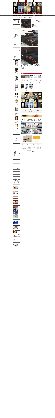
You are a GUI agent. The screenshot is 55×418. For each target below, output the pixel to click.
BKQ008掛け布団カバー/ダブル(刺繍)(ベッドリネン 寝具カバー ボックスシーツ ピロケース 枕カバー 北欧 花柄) (27, 80)
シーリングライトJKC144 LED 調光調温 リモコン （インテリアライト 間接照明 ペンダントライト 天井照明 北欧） (16, 113)
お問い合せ (27, 15)
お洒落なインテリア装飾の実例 (16, 179)
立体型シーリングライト (16, 44)
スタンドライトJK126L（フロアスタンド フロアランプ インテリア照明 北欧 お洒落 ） (16, 129)
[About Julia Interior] (15, 189)
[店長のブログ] (15, 233)
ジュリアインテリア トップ (16, 15)
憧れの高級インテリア (16, 180)
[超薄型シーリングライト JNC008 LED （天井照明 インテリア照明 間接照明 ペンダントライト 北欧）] (16, 87)
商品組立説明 (15, 159)
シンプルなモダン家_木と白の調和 (16, 181)
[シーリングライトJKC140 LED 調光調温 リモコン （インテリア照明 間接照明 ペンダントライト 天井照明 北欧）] (16, 102)
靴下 (14, 38)
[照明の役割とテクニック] (15, 203)
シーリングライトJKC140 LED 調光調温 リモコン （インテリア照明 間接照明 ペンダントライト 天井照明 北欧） (16, 105)
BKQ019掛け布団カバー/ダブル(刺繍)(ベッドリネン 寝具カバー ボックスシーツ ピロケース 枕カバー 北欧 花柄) (31, 89)
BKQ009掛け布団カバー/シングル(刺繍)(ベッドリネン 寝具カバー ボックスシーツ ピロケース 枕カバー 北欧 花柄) (39, 80)
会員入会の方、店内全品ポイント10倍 (17, 153)
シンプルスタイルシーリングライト (17, 50)
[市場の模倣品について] (15, 198)
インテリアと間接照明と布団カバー (16, 246)
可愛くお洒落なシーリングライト (16, 56)
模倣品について (15, 154)
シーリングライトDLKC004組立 (16, 168)
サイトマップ (39, 15)
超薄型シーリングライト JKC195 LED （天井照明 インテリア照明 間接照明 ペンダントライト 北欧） (16, 65)
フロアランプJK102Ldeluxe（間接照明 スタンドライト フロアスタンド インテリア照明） (16, 121)
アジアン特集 (15, 43)
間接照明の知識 (33, 15)
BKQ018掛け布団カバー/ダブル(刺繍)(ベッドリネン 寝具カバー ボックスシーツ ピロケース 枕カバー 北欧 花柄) (27, 89)
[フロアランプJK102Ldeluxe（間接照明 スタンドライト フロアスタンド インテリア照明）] (16, 119)
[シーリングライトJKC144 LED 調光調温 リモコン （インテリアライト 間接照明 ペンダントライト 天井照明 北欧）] (16, 110)
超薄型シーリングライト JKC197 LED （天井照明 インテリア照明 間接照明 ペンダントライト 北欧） (16, 73)
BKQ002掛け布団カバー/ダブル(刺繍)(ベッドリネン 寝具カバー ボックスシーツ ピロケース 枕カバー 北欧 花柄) (31, 80)
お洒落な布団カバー (16, 34)
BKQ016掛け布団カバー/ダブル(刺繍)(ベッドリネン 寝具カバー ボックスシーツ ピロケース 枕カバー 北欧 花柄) (23, 89)
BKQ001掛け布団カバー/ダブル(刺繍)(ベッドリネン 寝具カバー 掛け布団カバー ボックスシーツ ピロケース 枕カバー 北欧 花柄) (23, 80)
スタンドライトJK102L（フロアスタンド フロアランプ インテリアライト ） (16, 97)
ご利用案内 (22, 15)
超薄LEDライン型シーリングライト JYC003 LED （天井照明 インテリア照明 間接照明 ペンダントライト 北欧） (16, 81)
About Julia (15, 151)
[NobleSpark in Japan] (15, 194)
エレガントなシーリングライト (16, 51)
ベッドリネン (27, 17)
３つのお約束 (15, 150)
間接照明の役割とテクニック (16, 155)
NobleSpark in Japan (15, 152)
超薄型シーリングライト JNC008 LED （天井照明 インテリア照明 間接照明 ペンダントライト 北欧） (16, 89)
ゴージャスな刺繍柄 (30, 17)
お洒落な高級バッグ (15, 36)
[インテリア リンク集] (15, 196)
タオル (14, 37)
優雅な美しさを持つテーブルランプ (17, 57)
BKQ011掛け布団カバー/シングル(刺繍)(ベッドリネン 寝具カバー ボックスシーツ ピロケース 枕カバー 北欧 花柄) (35, 80)
